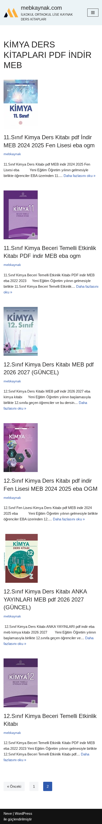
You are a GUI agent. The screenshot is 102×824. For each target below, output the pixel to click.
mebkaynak (12, 154)
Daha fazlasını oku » (79, 176)
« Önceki (14, 786)
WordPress (23, 813)
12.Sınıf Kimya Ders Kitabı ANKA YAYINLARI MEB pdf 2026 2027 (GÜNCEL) (45, 599)
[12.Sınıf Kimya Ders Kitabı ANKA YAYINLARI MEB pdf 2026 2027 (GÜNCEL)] (51, 558)
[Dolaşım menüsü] (92, 13)
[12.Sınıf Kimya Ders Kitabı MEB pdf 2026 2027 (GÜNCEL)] (51, 331)
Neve (8, 813)
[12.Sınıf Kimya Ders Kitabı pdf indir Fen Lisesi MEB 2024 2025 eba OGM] (51, 447)
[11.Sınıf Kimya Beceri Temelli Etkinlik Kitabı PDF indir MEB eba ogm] (51, 214)
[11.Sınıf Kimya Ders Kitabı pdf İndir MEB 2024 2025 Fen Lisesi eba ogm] (51, 104)
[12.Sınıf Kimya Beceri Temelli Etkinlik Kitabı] (51, 682)
